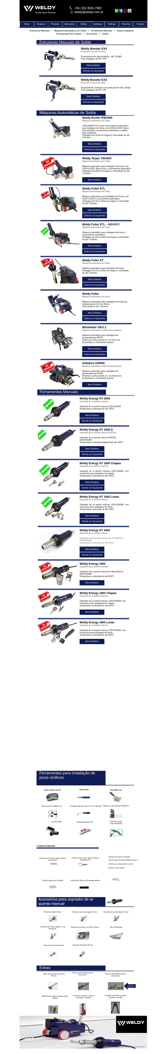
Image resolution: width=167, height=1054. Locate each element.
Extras (105, 34)
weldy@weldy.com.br (88, 12)
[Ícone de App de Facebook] (121, 11)
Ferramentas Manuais (101, 31)
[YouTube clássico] (129, 11)
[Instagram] (125, 11)
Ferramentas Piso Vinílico (69, 34)
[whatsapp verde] (116, 11)
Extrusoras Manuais (40, 31)
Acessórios (91, 34)
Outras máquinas (125, 31)
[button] (93, 65)
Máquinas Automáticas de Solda (70, 31)
